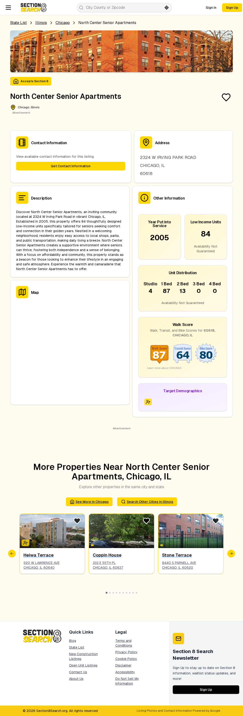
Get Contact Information (70, 166)
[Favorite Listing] (226, 97)
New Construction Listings (83, 656)
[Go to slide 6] (123, 592)
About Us (76, 679)
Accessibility (125, 672)
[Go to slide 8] (130, 592)
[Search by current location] (166, 7)
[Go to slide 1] (106, 593)
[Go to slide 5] (120, 592)
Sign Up (232, 8)
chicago (63, 22)
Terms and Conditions (123, 643)
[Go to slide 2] (110, 592)
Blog (72, 641)
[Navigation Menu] (8, 7)
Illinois (41, 22)
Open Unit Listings (83, 665)
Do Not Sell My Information (127, 681)
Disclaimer (123, 665)
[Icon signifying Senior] (148, 402)
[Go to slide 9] (133, 592)
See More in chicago (92, 502)
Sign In (211, 8)
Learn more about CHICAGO (164, 368)
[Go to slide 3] (113, 592)
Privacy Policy (126, 652)
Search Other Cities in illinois (150, 502)
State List (18, 22)
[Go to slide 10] (136, 592)
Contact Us (78, 672)
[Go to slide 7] (126, 592)
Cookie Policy (126, 659)
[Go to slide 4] (116, 592)
